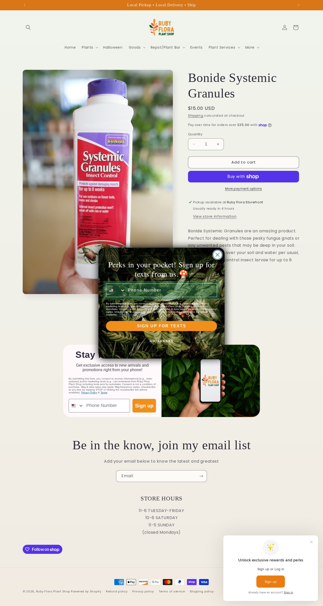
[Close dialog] (217, 254)
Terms (141, 314)
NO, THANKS (162, 341)
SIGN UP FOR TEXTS (161, 326)
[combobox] (115, 290)
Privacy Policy (126, 314)
